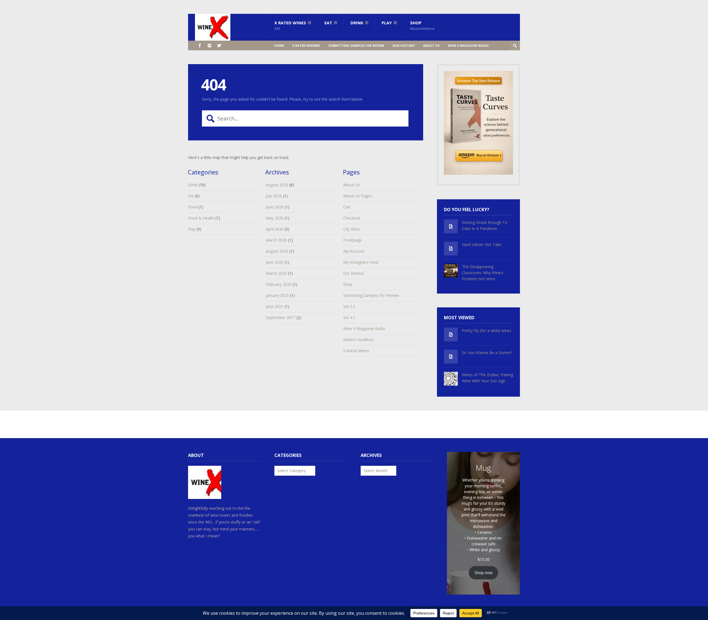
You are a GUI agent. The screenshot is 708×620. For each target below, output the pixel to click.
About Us (431, 45)
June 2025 (274, 262)
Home (279, 45)
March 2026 (276, 240)
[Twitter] (219, 45)
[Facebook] (200, 45)
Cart (347, 207)
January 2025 (277, 295)
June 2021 (274, 306)
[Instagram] (209, 45)
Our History (403, 45)
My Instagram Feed (360, 262)
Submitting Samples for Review (356, 45)
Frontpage (352, 240)
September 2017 (280, 317)
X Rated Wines (290, 25)
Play (387, 22)
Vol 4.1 (349, 317)
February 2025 (278, 284)
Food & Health (201, 218)
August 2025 (277, 251)
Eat (328, 22)
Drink (356, 22)
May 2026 (274, 218)
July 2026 (274, 195)
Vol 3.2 (349, 306)
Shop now (484, 572)
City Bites (351, 229)
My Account (354, 251)
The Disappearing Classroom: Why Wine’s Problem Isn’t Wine (482, 272)
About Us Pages (357, 195)
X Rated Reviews (306, 45)
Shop (422, 25)
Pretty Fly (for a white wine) (486, 330)
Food (192, 207)
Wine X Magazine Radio (468, 45)
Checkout (351, 218)
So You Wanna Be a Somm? (487, 352)
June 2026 (274, 207)
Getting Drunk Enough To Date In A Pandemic (484, 225)
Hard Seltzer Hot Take (481, 244)
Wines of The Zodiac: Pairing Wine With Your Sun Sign (487, 377)
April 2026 (274, 229)
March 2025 (276, 273)
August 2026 (277, 184)
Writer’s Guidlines (358, 339)
